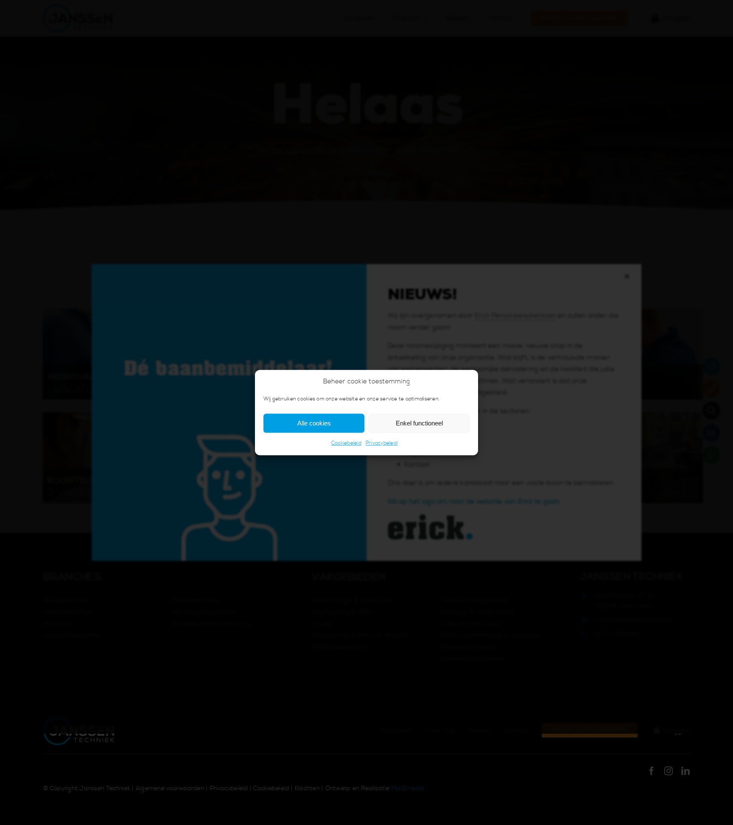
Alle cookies (314, 423)
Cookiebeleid (346, 443)
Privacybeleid (381, 443)
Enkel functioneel (419, 423)
